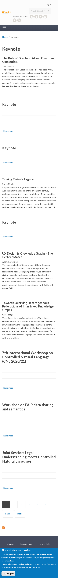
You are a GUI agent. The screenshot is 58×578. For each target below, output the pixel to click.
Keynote (9, 104)
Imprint (10, 544)
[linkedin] (32, 16)
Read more (8, 131)
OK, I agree (8, 573)
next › (8, 513)
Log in (48, 4)
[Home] (6, 12)
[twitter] (41, 16)
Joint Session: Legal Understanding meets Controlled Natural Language (29, 456)
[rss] (19, 20)
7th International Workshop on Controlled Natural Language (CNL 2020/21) (27, 357)
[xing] (36, 16)
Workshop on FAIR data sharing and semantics (28, 407)
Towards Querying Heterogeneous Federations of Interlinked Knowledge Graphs (28, 306)
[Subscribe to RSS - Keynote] (29, 527)
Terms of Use (26, 544)
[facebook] (15, 20)
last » (19, 513)
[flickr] (45, 16)
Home (5, 37)
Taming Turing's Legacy (18, 179)
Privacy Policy (45, 544)
